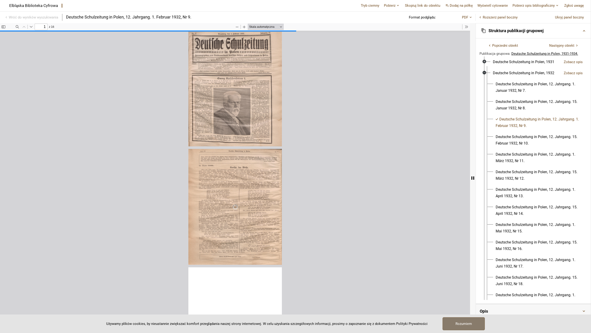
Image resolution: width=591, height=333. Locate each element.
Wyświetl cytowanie (492, 5)
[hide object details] (473, 178)
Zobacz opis (573, 62)
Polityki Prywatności (412, 324)
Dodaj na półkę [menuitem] (461, 5)
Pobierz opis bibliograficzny (534, 5)
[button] (533, 30)
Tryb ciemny (370, 5)
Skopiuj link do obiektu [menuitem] (422, 5)
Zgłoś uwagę (574, 5)
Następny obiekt (561, 45)
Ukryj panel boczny (569, 17)
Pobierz (389, 5)
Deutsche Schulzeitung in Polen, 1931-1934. (544, 54)
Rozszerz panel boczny (500, 17)
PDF (465, 17)
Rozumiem (463, 324)
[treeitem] (533, 62)
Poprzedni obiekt (505, 45)
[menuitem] (523, 62)
